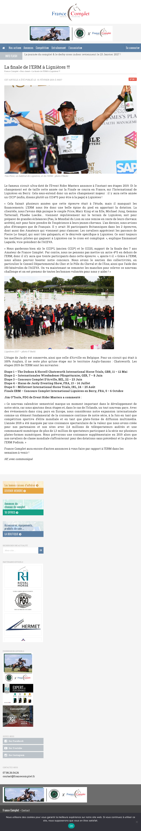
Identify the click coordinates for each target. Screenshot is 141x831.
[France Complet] (70, 12)
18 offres (10, 512)
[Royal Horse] (22, 576)
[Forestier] (70, 28)
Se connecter (133, 48)
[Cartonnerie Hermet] (22, 624)
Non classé (25, 71)
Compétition (42, 48)
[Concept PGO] (22, 600)
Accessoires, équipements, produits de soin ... (18, 527)
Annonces (28, 48)
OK (71, 825)
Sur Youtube (15, 748)
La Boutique (11, 534)
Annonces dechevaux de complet (14, 505)
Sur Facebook (16, 741)
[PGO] (18, 716)
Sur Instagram (16, 755)
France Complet (11, 71)
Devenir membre (13, 491)
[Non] (136, 822)
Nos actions (15, 48)
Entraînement (59, 48)
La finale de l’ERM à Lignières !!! (46, 71)
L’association (75, 48)
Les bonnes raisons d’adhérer (20, 485)
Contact (25, 810)
